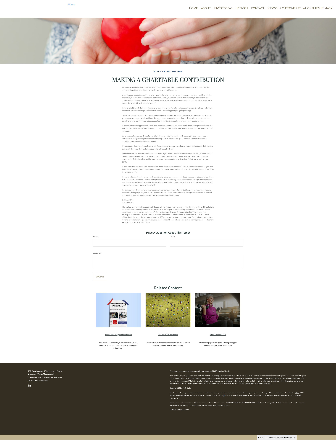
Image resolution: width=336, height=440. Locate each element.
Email (172, 237)
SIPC (297, 393)
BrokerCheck (224, 371)
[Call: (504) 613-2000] (224, 395)
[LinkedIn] (30, 385)
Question (97, 253)
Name (95, 237)
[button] (205, 8)
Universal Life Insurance (168, 334)
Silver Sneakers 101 (218, 334)
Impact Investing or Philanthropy (118, 334)
